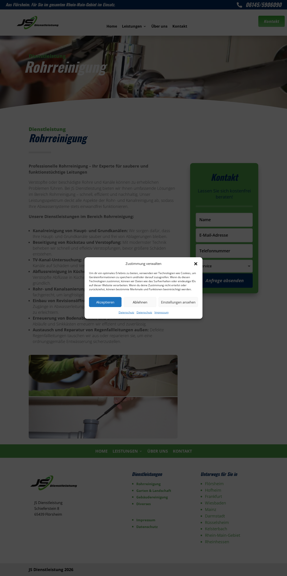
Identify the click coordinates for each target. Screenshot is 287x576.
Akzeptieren (105, 302)
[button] (196, 264)
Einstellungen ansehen (178, 302)
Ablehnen (140, 302)
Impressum (161, 312)
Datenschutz (126, 312)
